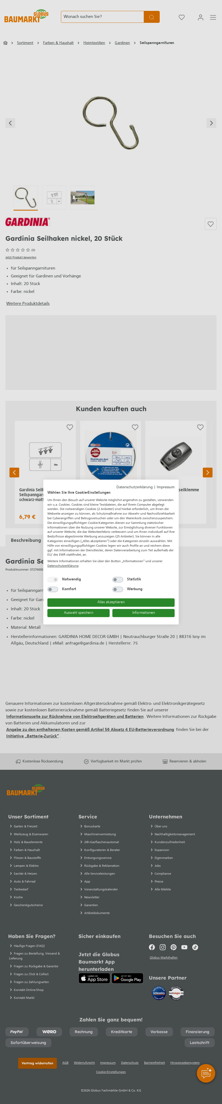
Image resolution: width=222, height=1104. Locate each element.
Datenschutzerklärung (134, 487)
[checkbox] (52, 579)
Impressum (166, 487)
